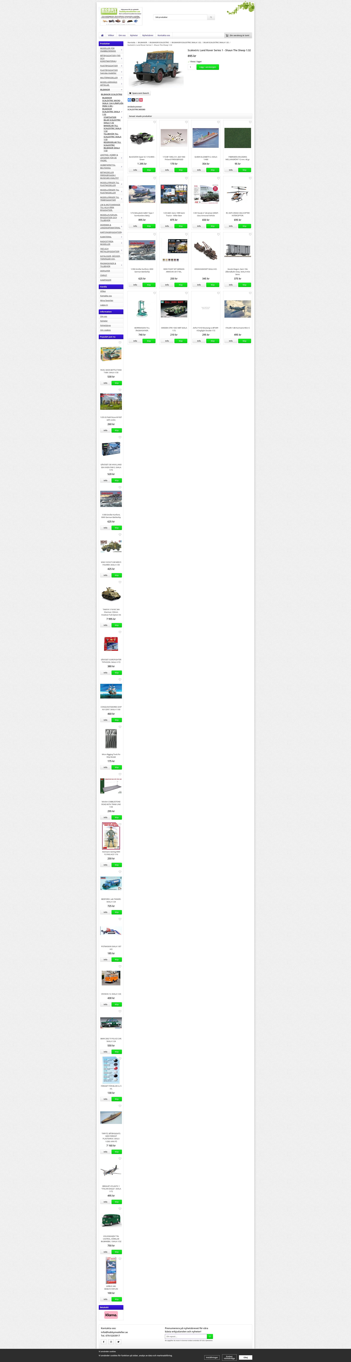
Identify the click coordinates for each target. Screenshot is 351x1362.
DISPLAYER (105, 270)
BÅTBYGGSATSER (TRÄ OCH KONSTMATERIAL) (110, 58)
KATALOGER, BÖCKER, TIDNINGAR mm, (110, 257)
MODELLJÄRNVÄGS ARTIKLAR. (108, 83)
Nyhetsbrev (147, 35)
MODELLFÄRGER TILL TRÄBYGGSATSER (109, 198)
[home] (102, 35)
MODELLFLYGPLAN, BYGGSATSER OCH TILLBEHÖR (109, 217)
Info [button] (105, 383)
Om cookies (105, 330)
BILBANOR (105, 89)
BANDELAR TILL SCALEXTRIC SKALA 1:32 (112, 128)
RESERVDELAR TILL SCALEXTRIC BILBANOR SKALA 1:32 (112, 146)
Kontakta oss (164, 35)
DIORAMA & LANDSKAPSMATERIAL (110, 226)
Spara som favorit (140, 93)
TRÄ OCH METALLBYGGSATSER (109, 250)
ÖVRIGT (103, 275)
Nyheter (134, 35)
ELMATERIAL (105, 236)
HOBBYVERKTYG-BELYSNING (108, 166)
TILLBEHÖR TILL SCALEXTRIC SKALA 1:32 (112, 137)
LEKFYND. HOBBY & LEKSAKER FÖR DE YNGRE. (109, 158)
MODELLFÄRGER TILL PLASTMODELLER (109, 184)
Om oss (122, 35)
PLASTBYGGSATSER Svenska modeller (109, 71)
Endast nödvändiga (229, 1357)
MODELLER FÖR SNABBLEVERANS (108, 49)
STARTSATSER (110, 117)
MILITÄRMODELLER (109, 77)
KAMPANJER (105, 280)
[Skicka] (210, 1336)
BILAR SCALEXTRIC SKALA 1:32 (112, 121)
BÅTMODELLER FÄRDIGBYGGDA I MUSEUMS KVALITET (109, 175)
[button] (116, 383)
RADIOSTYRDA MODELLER (106, 242)
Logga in (104, 305)
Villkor (111, 35)
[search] (211, 17)
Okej (246, 1357)
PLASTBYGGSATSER (109, 65)
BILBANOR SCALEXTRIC (111, 94)
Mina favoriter (106, 300)
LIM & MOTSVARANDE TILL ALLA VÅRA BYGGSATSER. (110, 207)
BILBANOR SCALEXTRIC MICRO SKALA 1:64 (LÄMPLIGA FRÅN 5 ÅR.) (112, 101)
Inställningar (212, 1357)
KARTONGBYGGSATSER (110, 232)
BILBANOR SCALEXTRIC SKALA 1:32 (111, 112)
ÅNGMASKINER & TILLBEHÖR (108, 264)
